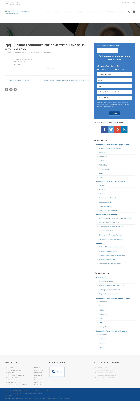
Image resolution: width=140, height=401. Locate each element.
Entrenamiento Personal (107, 259)
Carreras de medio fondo (108, 198)
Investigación (39, 382)
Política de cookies (40, 398)
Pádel (101, 173)
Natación (102, 189)
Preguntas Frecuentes (16, 375)
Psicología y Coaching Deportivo (111, 239)
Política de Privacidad (103, 104)
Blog (100, 12)
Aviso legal (28, 398)
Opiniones (38, 385)
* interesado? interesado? (108, 46)
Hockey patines (104, 169)
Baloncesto (103, 152)
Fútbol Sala (103, 165)
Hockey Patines (104, 327)
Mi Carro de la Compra (115, 12)
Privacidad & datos (16, 398)
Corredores (103, 335)
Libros (36, 377)
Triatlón (101, 194)
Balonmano (103, 157)
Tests (91, 12)
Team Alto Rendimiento (30, 53)
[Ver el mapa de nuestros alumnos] (57, 371)
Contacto (66, 398)
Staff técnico (38, 373)
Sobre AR (37, 368)
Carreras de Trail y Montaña (108, 210)
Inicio (47, 12)
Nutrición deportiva (106, 231)
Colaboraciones (13, 380)
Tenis (100, 177)
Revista (37, 380)
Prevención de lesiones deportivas (111, 227)
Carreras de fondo (105, 202)
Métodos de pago (14, 382)
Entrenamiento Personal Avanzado (111, 285)
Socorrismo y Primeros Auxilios (110, 235)
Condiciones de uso (55, 398)
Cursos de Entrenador (16, 370)
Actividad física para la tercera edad (111, 247)
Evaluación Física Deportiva (109, 222)
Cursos (57, 12)
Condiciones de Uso (120, 102)
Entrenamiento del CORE (108, 251)
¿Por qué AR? (39, 370)
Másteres (68, 12)
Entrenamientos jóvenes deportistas (112, 255)
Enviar (114, 113)
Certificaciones (13, 377)
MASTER (121, 69)
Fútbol (101, 161)
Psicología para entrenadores (109, 290)
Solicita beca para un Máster (18, 385)
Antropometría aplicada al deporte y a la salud (115, 218)
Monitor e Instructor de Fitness (110, 264)
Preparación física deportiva (109, 294)
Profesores (38, 375)
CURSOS (103, 69)
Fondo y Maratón (105, 206)
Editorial (80, 12)
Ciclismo (102, 185)
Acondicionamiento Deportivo (110, 148)
